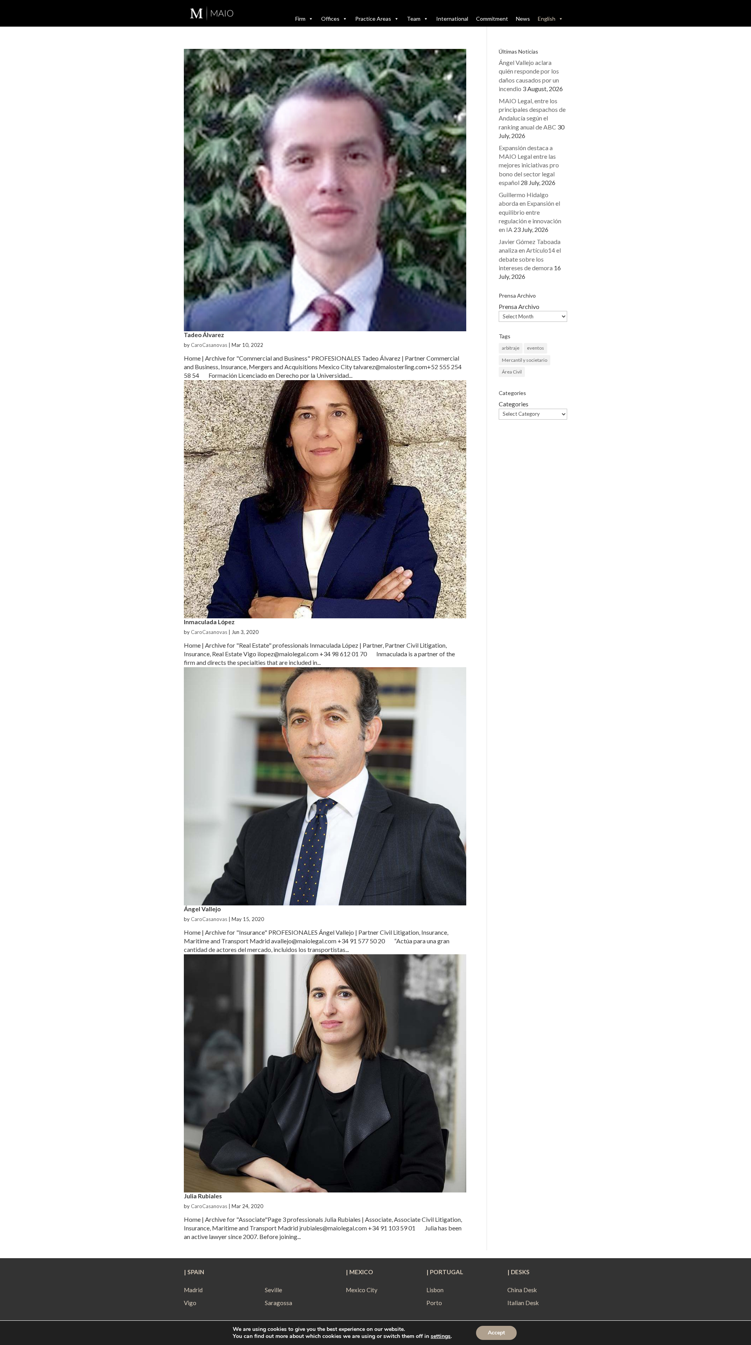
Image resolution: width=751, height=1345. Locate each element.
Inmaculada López (209, 621)
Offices (330, 18)
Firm (300, 18)
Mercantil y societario (524, 360)
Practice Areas (373, 18)
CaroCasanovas (209, 345)
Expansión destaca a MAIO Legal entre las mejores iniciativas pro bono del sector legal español (529, 165)
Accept (496, 1332)
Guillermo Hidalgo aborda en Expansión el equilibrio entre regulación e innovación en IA (530, 212)
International (452, 18)
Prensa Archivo (519, 306)
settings (441, 1336)
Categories (513, 404)
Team (413, 18)
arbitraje (510, 348)
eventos (535, 348)
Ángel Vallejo (202, 908)
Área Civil (512, 372)
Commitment (492, 18)
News (523, 18)
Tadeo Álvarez (204, 334)
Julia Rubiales (203, 1196)
